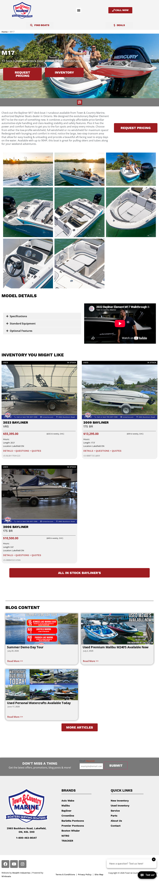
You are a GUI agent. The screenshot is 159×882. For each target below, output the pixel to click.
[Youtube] (14, 864)
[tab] (42, 316)
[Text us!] (147, 875)
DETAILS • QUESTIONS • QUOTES (22, 450)
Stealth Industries (21, 873)
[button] (78, 10)
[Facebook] (5, 864)
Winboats (6, 876)
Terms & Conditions (65, 874)
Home (5, 32)
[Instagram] (22, 864)
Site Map (99, 874)
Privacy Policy (85, 874)
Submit (116, 765)
